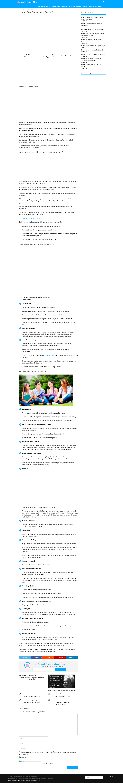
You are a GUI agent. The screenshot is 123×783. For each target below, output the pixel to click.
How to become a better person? (31, 218)
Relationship (56, 6)
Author (23, 780)
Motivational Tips (29, 2)
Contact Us (36, 780)
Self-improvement (44, 6)
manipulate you (49, 355)
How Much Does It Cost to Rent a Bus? (93, 54)
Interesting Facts (95, 6)
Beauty (64, 6)
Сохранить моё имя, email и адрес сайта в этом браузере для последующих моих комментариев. (47, 753)
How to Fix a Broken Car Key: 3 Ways (93, 46)
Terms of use (29, 780)
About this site (16, 780)
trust (38, 614)
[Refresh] (22, 761)
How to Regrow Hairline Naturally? (92, 50)
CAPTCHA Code (48, 763)
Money (85, 6)
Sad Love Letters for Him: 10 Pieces (92, 29)
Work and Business (75, 6)
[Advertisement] (45, 34)
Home (9, 780)
